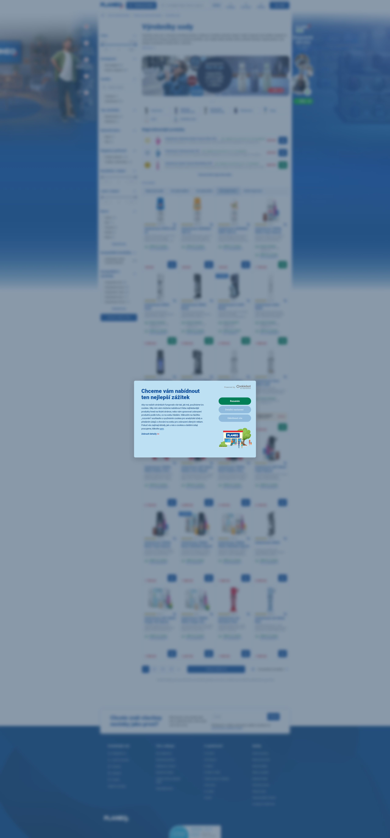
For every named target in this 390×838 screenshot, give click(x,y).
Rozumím (235, 401)
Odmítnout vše (234, 418)
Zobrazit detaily (150, 433)
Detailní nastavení (234, 409)
